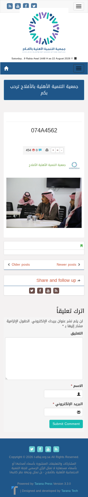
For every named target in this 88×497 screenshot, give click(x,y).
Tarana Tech (69, 491)
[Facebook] (26, 6)
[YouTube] (18, 6)
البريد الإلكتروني (68, 404)
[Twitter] (34, 6)
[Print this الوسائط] (46, 150)
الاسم (77, 386)
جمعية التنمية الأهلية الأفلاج (47, 165)
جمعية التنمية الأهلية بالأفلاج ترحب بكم (44, 89)
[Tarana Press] (14, 491)
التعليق (77, 333)
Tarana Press (43, 483)
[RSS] (10, 6)
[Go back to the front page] (44, 32)
